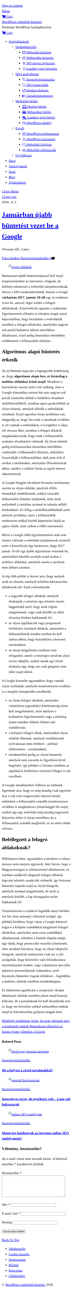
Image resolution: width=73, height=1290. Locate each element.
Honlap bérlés (36, 106)
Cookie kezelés (19, 1254)
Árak (12, 171)
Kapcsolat (15, 1270)
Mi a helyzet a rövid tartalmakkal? (27, 1070)
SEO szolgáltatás (27, 74)
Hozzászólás (12, 1173)
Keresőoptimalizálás (40, 79)
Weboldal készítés (38, 52)
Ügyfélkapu (23, 155)
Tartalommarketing (39, 95)
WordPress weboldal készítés (25, 1284)
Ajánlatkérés (17, 182)
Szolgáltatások (19, 41)
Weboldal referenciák (41, 150)
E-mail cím (11, 1213)
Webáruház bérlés (38, 112)
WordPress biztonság (40, 139)
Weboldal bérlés (26, 101)
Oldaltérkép (17, 1276)
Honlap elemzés (37, 90)
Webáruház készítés (40, 57)
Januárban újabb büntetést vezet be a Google (30, 225)
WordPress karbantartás (42, 133)
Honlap (7, 1222)
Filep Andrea (11, 258)
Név (6, 1204)
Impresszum (17, 1259)
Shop (12, 161)
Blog (12, 177)
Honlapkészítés (25, 47)
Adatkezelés (17, 1249)
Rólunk (14, 1265)
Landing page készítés (41, 68)
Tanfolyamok (18, 166)
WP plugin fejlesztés (40, 63)
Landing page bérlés (40, 117)
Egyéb (19, 128)
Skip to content (12, 5)
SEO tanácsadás (37, 85)
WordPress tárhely (39, 123)
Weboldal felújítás (39, 144)
